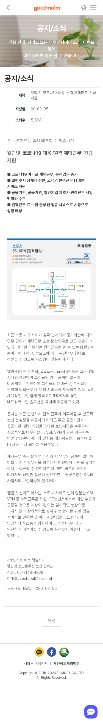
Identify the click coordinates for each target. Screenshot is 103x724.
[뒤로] (8, 7)
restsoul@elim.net (36, 578)
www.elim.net (52, 371)
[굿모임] (47, 8)
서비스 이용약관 (36, 663)
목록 (51, 621)
